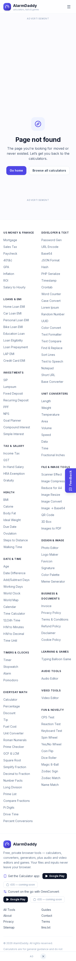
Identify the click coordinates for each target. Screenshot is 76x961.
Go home (16, 170)
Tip (5, 720)
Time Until (10, 640)
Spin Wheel (49, 737)
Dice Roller (49, 757)
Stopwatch (10, 666)
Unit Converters (54, 393)
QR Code (47, 515)
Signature (48, 568)
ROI (5, 280)
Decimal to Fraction (16, 774)
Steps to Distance (15, 540)
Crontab (47, 287)
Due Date (9, 526)
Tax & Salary (13, 446)
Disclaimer (48, 633)
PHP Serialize (50, 274)
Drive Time (11, 814)
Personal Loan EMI (16, 320)
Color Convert (51, 327)
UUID (44, 321)
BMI (5, 499)
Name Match (50, 784)
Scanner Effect (51, 474)
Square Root (12, 760)
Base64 (46, 253)
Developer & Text (55, 232)
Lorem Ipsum (50, 307)
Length (46, 401)
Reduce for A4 (51, 488)
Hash (44, 267)
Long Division (12, 787)
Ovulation (9, 533)
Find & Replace (51, 348)
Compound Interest (16, 427)
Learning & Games (55, 651)
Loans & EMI (12, 299)
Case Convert (51, 300)
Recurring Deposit (15, 400)
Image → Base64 (53, 508)
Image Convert (51, 501)
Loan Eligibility (13, 340)
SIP (5, 380)
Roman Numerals (15, 740)
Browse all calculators (49, 170)
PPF (6, 407)
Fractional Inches (53, 455)
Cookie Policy (51, 639)
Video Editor (50, 698)
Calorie (8, 506)
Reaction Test (51, 724)
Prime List (9, 794)
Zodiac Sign (49, 771)
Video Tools (51, 690)
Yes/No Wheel (51, 744)
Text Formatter (51, 334)
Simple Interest (13, 434)
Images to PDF (51, 528)
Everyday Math (15, 692)
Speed (46, 435)
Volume (46, 428)
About (7, 915)
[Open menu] (69, 7)
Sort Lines (48, 354)
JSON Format (50, 260)
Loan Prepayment (15, 347)
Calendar (9, 607)
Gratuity (8, 480)
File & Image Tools (55, 467)
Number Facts (13, 780)
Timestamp (49, 280)
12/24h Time (11, 620)
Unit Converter (13, 733)
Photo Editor (49, 548)
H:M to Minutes (13, 627)
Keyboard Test (51, 731)
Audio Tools (51, 671)
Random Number (53, 314)
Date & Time (12, 558)
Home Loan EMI (14, 306)
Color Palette (50, 575)
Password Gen (51, 240)
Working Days (13, 586)
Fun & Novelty (52, 709)
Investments (13, 372)
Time (44, 448)
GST (6, 460)
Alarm (7, 673)
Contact (46, 915)
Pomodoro (10, 680)
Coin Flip (47, 751)
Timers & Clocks (16, 652)
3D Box (46, 521)
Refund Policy (51, 626)
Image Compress (53, 481)
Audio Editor (49, 678)
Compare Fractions (16, 800)
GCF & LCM (11, 753)
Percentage (11, 706)
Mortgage (10, 240)
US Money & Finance (18, 232)
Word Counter (51, 294)
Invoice (46, 606)
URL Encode (49, 247)
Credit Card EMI (14, 360)
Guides (46, 909)
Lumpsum (9, 386)
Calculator (10, 699)
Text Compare (51, 341)
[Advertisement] (38, 59)
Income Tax (11, 453)
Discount (9, 713)
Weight (46, 408)
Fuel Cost (9, 726)
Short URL (48, 375)
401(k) (7, 260)
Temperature (50, 414)
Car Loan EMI (12, 313)
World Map (11, 600)
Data (44, 441)
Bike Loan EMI (13, 327)
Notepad (47, 368)
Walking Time (12, 547)
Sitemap (9, 927)
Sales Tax (10, 247)
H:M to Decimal (13, 634)
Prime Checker (13, 747)
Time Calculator (14, 613)
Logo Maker (49, 554)
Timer (7, 660)
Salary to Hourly (14, 287)
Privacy (8, 921)
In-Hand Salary (13, 467)
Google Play (56, 876)
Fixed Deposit (13, 393)
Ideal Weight (12, 520)
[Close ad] (43, 956)
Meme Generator (53, 581)
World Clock (11, 593)
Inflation (8, 274)
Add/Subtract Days (16, 580)
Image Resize (50, 494)
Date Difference (14, 573)
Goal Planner (12, 420)
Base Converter (52, 381)
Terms (45, 921)
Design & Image (52, 540)
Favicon (46, 561)
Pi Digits (8, 807)
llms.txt (45, 927)
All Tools (9, 909)
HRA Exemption (14, 473)
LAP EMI (8, 354)
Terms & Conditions (54, 619)
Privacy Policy (51, 612)
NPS (6, 413)
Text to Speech (52, 361)
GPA (6, 267)
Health (9, 492)
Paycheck (10, 253)
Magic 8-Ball (50, 764)
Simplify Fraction (14, 767)
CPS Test (47, 717)
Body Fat (9, 513)
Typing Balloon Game (56, 659)
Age (6, 566)
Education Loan (14, 333)
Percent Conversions (18, 821)
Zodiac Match (50, 778)
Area (44, 421)
